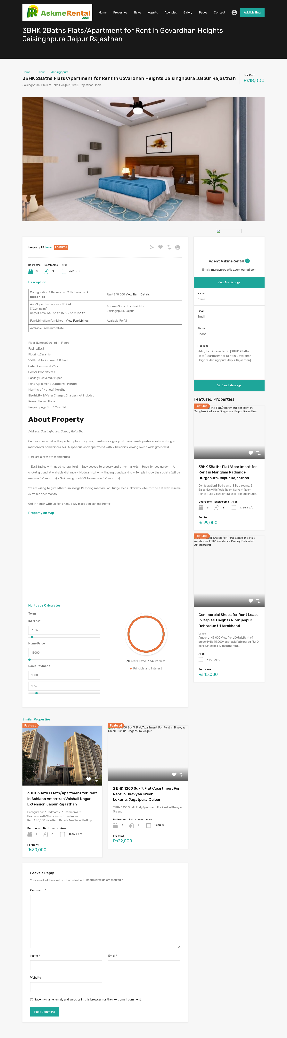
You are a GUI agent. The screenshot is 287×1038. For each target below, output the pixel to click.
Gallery (188, 12)
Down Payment (39, 666)
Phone (202, 328)
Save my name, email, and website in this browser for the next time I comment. (88, 999)
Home (103, 12)
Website (35, 977)
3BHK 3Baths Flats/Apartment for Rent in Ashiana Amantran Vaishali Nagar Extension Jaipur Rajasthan (62, 798)
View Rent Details (137, 294)
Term (32, 613)
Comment (38, 890)
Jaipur (41, 72)
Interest (34, 621)
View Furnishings (76, 320)
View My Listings (229, 282)
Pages (203, 12)
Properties (120, 12)
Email (112, 955)
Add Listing (252, 12)
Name (35, 955)
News (137, 12)
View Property (62, 773)
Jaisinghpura (59, 72)
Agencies (171, 12)
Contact (219, 12)
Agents (153, 12)
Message (203, 345)
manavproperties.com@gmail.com (233, 269)
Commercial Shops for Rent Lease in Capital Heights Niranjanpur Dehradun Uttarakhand (228, 620)
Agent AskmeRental (227, 261)
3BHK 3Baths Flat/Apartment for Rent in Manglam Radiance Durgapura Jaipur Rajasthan (228, 472)
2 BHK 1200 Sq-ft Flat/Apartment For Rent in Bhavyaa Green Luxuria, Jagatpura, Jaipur (146, 794)
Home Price (36, 643)
